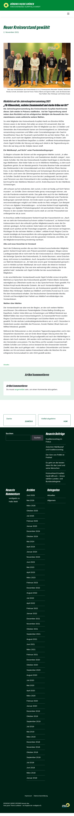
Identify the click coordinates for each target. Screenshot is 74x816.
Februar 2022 (32, 608)
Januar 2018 (32, 778)
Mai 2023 (30, 567)
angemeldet (20, 389)
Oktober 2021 (32, 629)
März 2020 (31, 696)
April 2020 (31, 691)
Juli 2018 (30, 763)
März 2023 (31, 578)
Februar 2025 (32, 521)
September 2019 (33, 721)
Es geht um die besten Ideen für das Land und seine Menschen (55, 465)
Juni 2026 (31, 495)
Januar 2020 (32, 706)
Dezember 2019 (33, 711)
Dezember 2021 (33, 619)
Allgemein (51, 500)
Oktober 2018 (32, 752)
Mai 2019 (30, 732)
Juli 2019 (30, 727)
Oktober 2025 (32, 511)
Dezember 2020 (33, 660)
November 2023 (33, 557)
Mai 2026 (30, 500)
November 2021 (33, 624)
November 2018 (33, 747)
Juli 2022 (30, 598)
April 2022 (31, 603)
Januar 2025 (32, 526)
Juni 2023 (31, 562)
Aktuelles (6, 364)
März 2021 (31, 649)
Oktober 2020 (32, 665)
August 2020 (32, 675)
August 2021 (32, 639)
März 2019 (31, 737)
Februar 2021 (32, 655)
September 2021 (33, 634)
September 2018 (33, 757)
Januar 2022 (32, 613)
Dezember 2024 (33, 531)
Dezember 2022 (33, 588)
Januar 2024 (32, 552)
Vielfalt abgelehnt (54, 420)
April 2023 (31, 572)
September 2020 (33, 670)
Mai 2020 (30, 685)
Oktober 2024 (32, 536)
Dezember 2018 (33, 742)
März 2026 (31, 506)
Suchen (9, 433)
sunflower (18, 805)
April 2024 (31, 547)
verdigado (13, 498)
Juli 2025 (30, 516)
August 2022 (32, 593)
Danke (19, 420)
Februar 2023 (32, 583)
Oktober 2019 (32, 716)
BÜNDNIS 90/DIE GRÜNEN (22, 4)
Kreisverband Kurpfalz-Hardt (25, 7)
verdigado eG (37, 805)
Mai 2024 (30, 542)
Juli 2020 (30, 680)
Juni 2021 (31, 644)
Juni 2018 (31, 768)
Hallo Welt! (13, 502)
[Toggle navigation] (68, 13)
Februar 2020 (32, 701)
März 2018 (31, 773)
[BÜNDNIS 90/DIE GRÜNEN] (6, 5)
